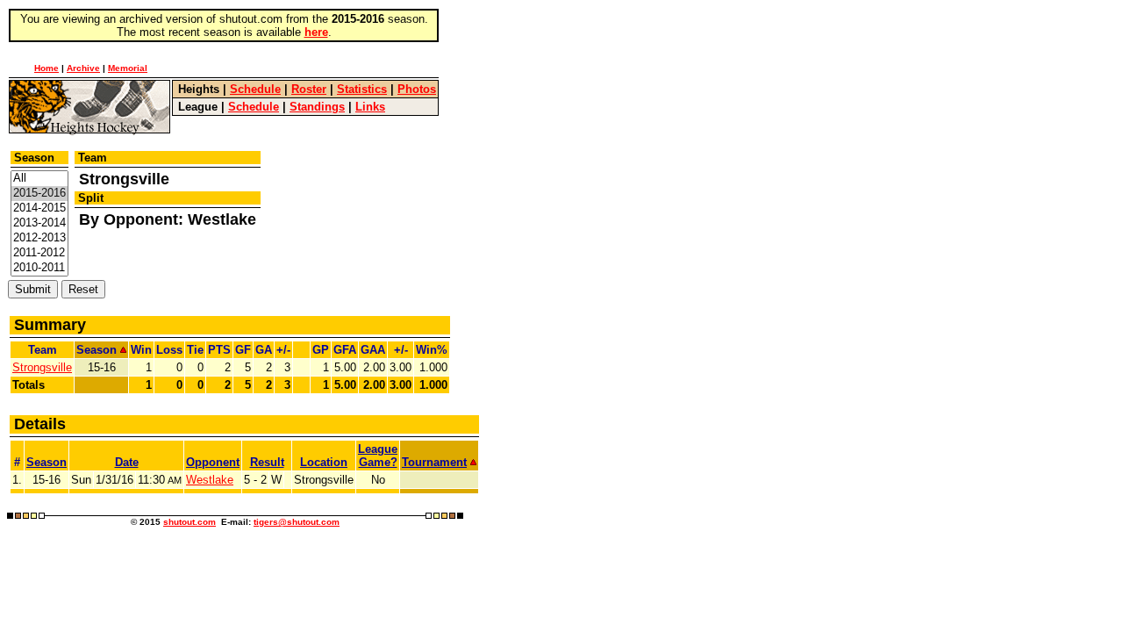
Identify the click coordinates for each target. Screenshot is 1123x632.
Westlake (209, 479)
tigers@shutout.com (297, 522)
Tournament (434, 462)
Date (127, 462)
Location (323, 462)
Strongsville (42, 367)
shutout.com (189, 522)
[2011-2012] (39, 253)
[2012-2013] (39, 238)
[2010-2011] (39, 268)
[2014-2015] (39, 208)
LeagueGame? (377, 455)
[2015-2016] (39, 193)
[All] (39, 178)
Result (267, 462)
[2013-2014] (39, 223)
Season (46, 462)
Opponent (213, 462)
